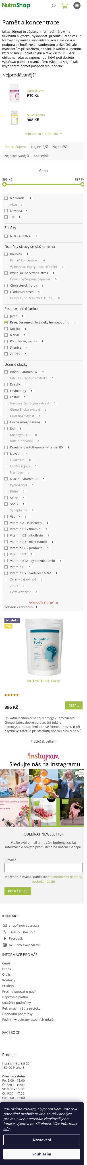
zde (6, 1128)
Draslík (18, 384)
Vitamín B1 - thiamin (28, 529)
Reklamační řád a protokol (21, 1008)
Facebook (16, 938)
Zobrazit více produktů (41, 134)
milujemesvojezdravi (24, 945)
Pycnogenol (21, 485)
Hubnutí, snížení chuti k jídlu (35, 298)
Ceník (6, 963)
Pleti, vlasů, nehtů (26, 341)
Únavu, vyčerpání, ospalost (33, 279)
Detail (74, 705)
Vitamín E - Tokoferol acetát (33, 573)
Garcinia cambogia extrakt (32, 403)
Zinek (17, 586)
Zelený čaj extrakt (26, 579)
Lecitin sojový (23, 466)
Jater (16, 316)
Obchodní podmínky (17, 1014)
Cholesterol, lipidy (26, 285)
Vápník (18, 516)
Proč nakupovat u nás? (19, 991)
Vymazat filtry (41, 603)
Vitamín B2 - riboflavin (29, 535)
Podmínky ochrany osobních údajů (28, 1019)
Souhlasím (41, 1154)
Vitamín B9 (21, 554)
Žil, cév (18, 354)
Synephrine (21, 510)
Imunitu (19, 254)
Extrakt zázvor (23, 592)
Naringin (19, 472)
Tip (15, 217)
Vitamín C (20, 567)
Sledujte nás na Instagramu (44, 764)
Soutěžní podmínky (16, 1002)
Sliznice (19, 347)
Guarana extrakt (25, 416)
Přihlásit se (17, 891)
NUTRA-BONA (23, 236)
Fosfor (17, 397)
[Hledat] (53, 5)
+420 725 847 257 (22, 932)
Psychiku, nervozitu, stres (32, 273)
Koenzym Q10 (23, 435)
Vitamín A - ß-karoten (29, 523)
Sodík (17, 504)
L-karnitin (20, 460)
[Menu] (76, 5)
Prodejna (9, 986)
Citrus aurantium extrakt (31, 378)
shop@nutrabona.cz (24, 925)
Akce (16, 204)
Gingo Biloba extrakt (28, 409)
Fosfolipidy (21, 391)
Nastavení (42, 1139)
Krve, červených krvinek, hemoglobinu (43, 322)
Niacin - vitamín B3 (27, 479)
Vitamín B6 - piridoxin (29, 548)
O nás (6, 969)
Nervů (17, 335)
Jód (15, 428)
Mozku (18, 329)
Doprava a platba (15, 997)
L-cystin (19, 453)
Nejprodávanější (16, 156)
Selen (17, 498)
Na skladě (20, 198)
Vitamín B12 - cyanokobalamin (35, 560)
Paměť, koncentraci (27, 260)
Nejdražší (59, 147)
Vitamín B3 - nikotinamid (31, 542)
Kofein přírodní (24, 441)
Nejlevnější (39, 147)
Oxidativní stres (25, 292)
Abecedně (41, 156)
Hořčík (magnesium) (28, 422)
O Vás (6, 974)
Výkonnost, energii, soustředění (36, 267)
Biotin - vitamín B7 (27, 372)
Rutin (17, 491)
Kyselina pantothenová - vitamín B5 (39, 447)
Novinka (18, 211)
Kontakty (8, 980)
